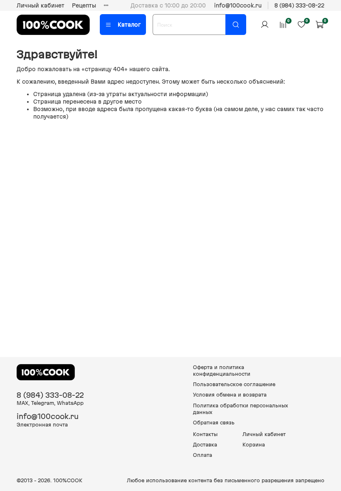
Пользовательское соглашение (234, 384)
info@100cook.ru (238, 5)
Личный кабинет (40, 5)
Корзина (253, 444)
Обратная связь (214, 422)
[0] (283, 25)
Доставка (205, 444)
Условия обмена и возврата (230, 394)
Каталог (129, 24)
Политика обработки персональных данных (240, 409)
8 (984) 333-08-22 (299, 5)
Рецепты (84, 5)
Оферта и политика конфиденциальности (221, 371)
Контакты (205, 434)
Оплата (202, 455)
